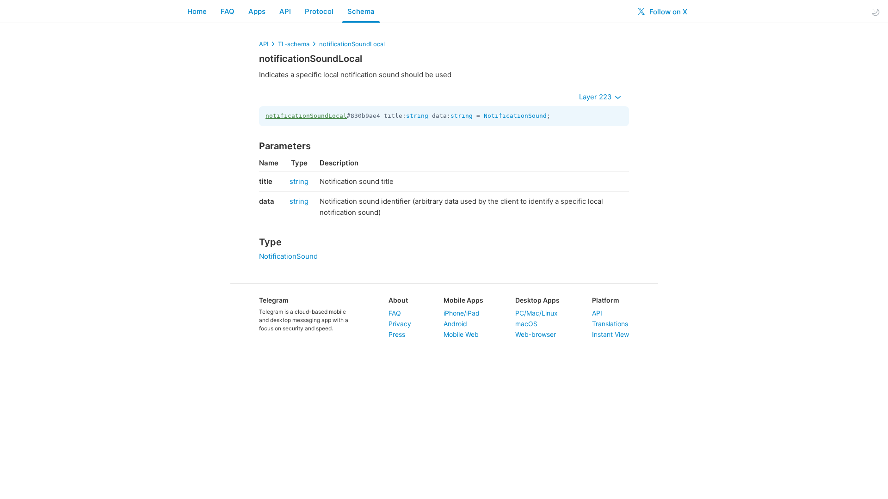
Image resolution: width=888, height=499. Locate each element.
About (398, 300)
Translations (610, 324)
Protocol (319, 11)
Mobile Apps (463, 300)
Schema (361, 11)
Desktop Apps (537, 300)
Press (396, 334)
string (417, 115)
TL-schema (293, 44)
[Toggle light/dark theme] (875, 12)
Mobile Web (461, 334)
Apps (256, 11)
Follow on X (667, 11)
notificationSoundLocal (352, 44)
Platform (605, 300)
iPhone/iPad (462, 313)
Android (455, 324)
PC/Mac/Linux (536, 313)
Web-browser (535, 334)
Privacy (399, 324)
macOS (526, 324)
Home (197, 11)
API (285, 11)
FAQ (227, 11)
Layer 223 (596, 96)
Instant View (610, 334)
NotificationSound (515, 115)
